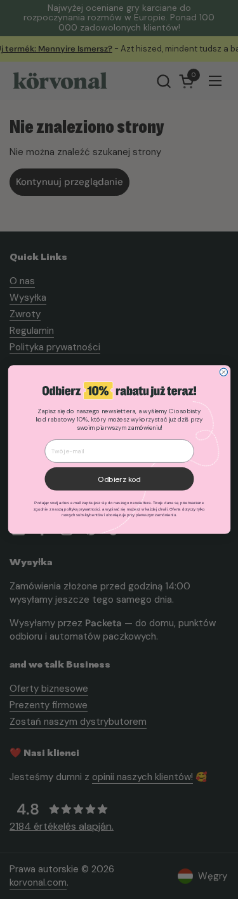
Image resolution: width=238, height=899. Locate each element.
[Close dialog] (223, 372)
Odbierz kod (119, 479)
